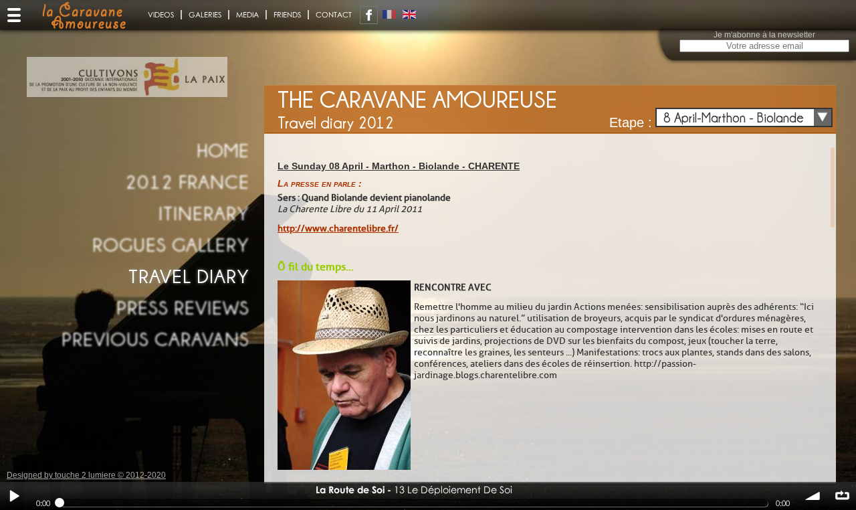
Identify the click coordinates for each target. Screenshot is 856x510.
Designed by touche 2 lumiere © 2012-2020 (86, 475)
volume (813, 496)
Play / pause (14, 496)
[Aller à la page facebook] (369, 15)
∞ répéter (842, 496)
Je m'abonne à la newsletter (764, 34)
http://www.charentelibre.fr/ (338, 228)
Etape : (630, 122)
